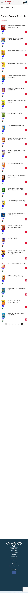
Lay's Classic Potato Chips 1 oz (17, 50)
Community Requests (14, 565)
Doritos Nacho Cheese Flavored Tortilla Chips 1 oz (17, 26)
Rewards (14, 554)
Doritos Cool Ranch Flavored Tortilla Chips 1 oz (16, 214)
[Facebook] (14, 572)
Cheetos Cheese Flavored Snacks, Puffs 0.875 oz (15, 38)
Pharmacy (14, 562)
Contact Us (14, 556)
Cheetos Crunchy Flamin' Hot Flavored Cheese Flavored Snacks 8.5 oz (16, 252)
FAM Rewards (14, 552)
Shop (2, 7)
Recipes (14, 563)
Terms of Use (14, 569)
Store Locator (14, 550)
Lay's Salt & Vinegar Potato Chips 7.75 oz (15, 314)
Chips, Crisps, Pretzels (13, 7)
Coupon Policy (14, 558)
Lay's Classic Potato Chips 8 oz (17, 63)
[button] (26, 32)
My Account (14, 548)
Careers (14, 560)
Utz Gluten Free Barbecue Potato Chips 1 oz (15, 301)
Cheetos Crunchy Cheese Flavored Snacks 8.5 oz (15, 226)
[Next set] (22, 324)
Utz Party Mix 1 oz (13, 238)
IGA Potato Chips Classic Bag (16, 200)
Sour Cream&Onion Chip (15, 113)
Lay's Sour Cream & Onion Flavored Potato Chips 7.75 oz (16, 189)
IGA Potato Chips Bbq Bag (15, 163)
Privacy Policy (14, 567)
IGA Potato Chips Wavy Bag (16, 125)
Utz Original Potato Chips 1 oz (16, 263)
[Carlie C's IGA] (9, 2)
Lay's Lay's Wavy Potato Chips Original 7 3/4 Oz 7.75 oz (17, 139)
